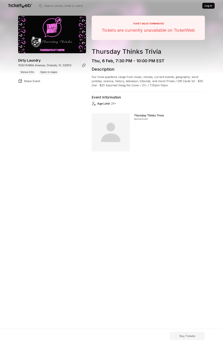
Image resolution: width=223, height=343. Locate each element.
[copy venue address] (84, 65)
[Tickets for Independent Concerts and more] (20, 6)
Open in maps (48, 71)
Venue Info (27, 71)
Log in (208, 5)
